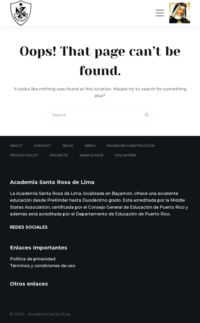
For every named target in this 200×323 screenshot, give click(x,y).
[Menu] (160, 13)
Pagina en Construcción (130, 146)
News (90, 146)
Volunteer (125, 155)
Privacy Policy (24, 155)
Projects (59, 155)
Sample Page (91, 155)
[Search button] (147, 115)
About (16, 146)
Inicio (68, 146)
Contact (42, 146)
